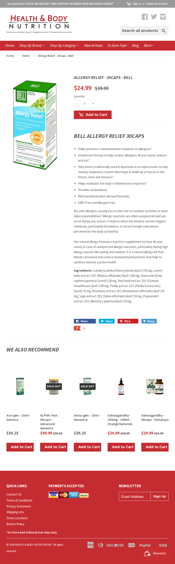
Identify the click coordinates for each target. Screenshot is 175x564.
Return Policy (15, 524)
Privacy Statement (18, 506)
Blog (135, 45)
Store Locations (17, 518)
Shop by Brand (30, 45)
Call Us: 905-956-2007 (37, 4)
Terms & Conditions (19, 500)
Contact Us (14, 494)
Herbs (26, 56)
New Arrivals (93, 45)
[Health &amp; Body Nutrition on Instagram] (163, 18)
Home (9, 45)
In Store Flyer (117, 45)
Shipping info (15, 512)
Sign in (137, 4)
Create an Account (157, 4)
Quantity (79, 96)
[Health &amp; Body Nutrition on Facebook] (144, 18)
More (148, 45)
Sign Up (159, 496)
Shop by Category (63, 45)
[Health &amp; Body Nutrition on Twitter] (154, 18)
